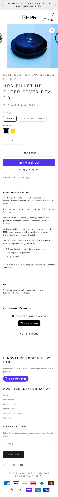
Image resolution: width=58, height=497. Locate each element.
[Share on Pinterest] (23, 177)
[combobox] (51, 19)
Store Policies (9, 408)
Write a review (29, 323)
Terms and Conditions (12, 413)
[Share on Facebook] (14, 177)
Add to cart (29, 153)
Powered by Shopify (29, 476)
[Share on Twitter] (18, 177)
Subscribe (13, 454)
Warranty (7, 418)
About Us (7, 395)
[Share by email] (27, 177)
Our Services (8, 399)
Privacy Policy (9, 404)
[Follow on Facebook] (4, 465)
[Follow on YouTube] (21, 465)
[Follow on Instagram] (13, 465)
